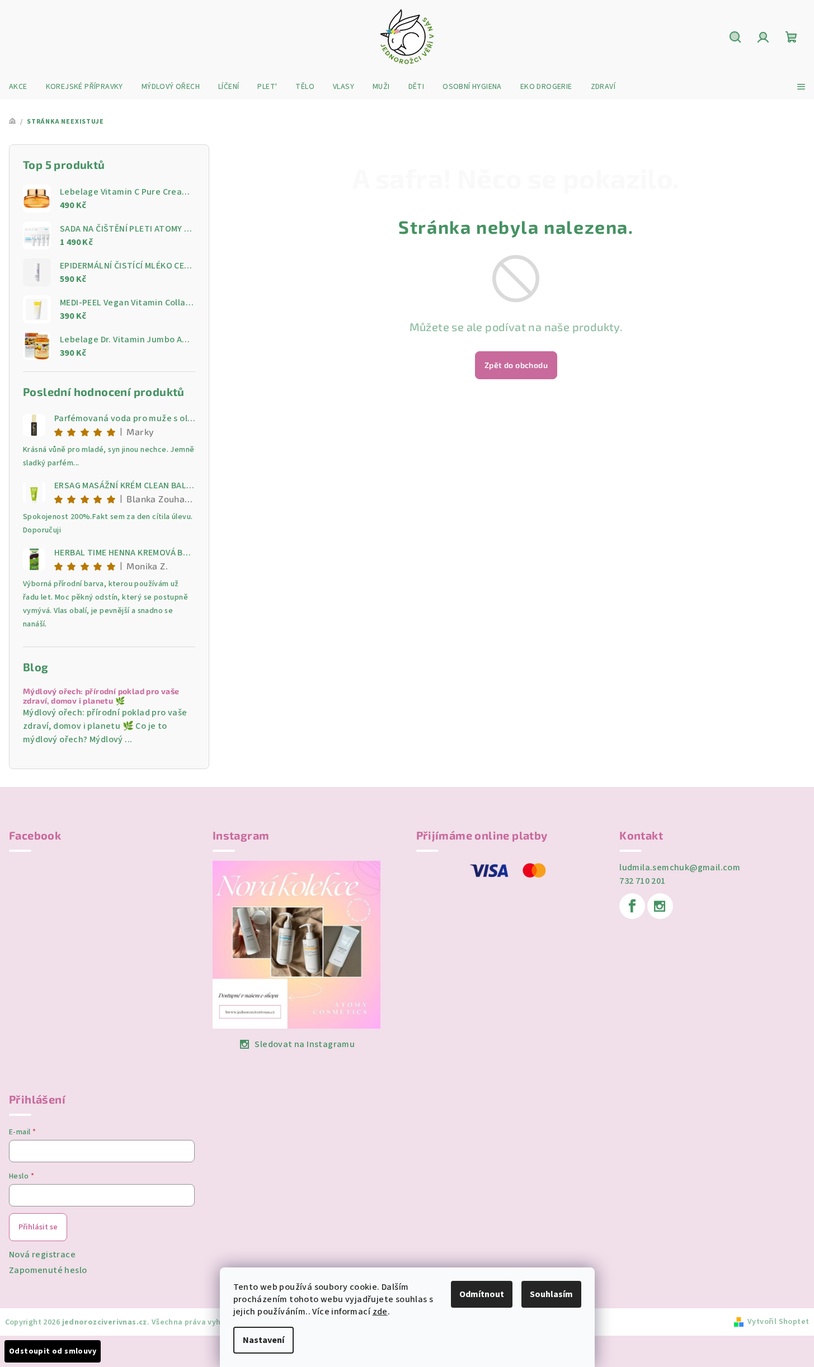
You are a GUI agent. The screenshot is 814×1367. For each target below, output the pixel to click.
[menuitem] (18, 87)
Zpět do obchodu (516, 365)
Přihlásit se (38, 1227)
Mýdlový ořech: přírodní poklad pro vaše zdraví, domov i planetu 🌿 (101, 696)
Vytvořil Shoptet (778, 1321)
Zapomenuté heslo (48, 1270)
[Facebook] (632, 906)
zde (380, 1311)
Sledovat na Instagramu (305, 1044)
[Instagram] (660, 906)
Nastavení (263, 1340)
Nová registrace (42, 1254)
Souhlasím (551, 1294)
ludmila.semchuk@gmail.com (679, 867)
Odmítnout (481, 1294)
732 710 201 (642, 881)
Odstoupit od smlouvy (52, 1351)
